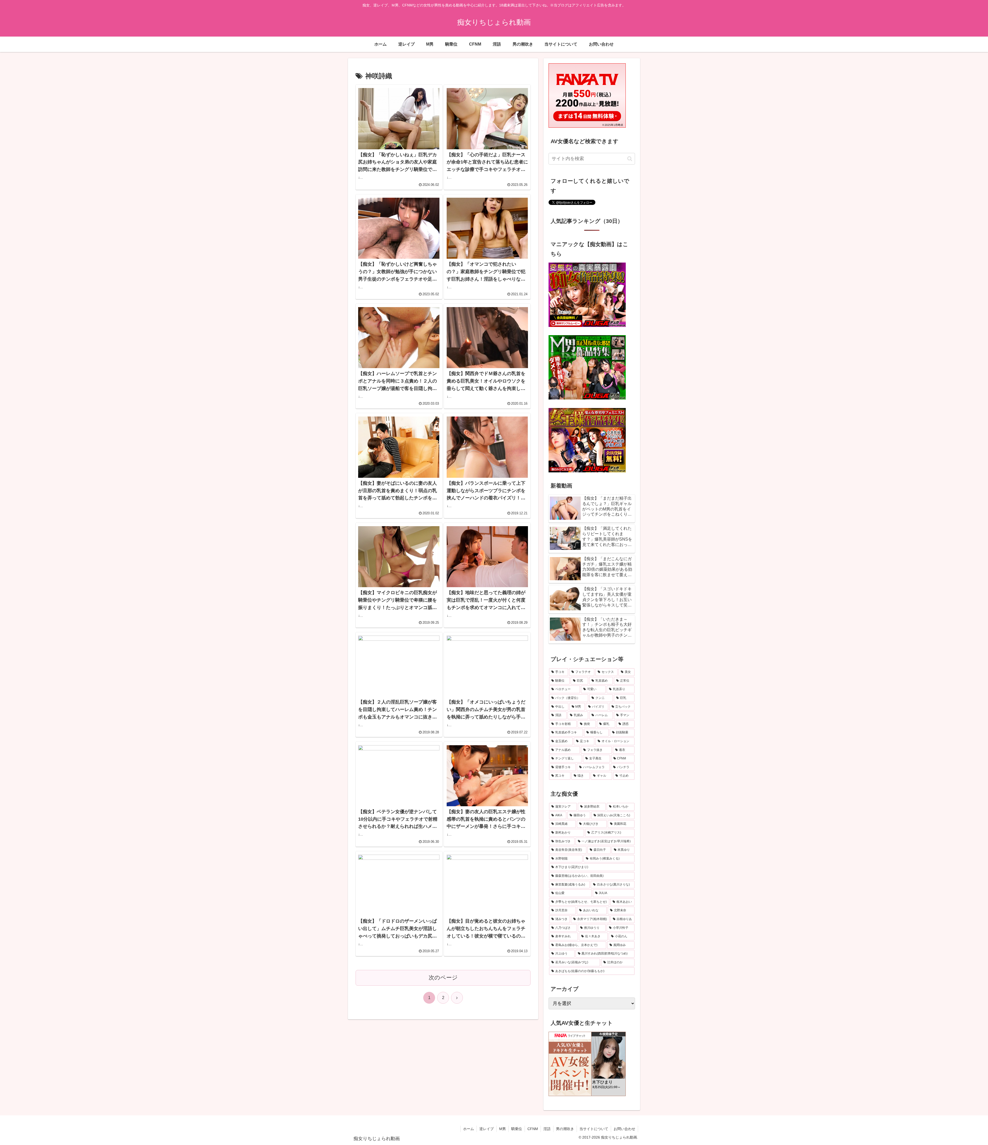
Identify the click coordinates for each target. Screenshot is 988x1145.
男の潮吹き (565, 1129)
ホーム (468, 1129)
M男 (502, 1129)
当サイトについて (593, 1129)
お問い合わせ (624, 1129)
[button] (629, 159)
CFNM (532, 1129)
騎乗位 (516, 1129)
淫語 (547, 1129)
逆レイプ (486, 1129)
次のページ (443, 977)
